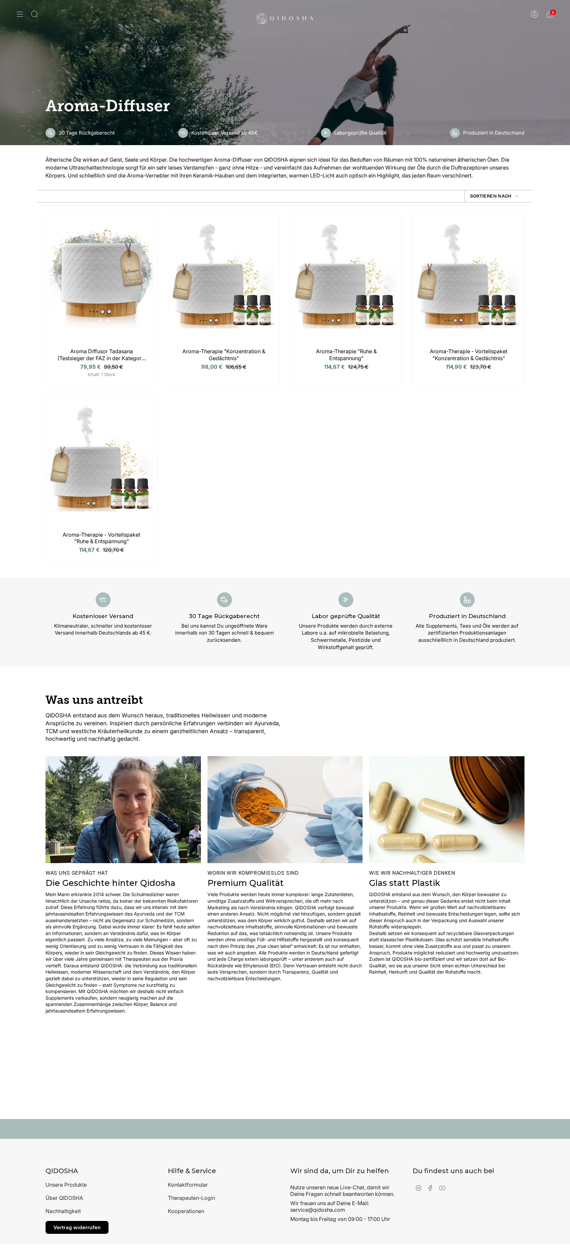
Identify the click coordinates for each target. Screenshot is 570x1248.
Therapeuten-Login (191, 1198)
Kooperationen (186, 1211)
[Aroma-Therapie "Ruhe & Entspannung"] (346, 282)
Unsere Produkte (66, 1184)
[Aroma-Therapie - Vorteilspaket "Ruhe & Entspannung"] (101, 465)
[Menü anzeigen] (19, 14)
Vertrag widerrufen (77, 1227)
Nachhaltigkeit (63, 1211)
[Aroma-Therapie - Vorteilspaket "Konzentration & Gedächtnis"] (468, 282)
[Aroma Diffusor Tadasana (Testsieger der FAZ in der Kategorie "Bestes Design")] (101, 282)
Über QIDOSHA (64, 1198)
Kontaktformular (188, 1184)
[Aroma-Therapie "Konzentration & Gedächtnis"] (224, 282)
